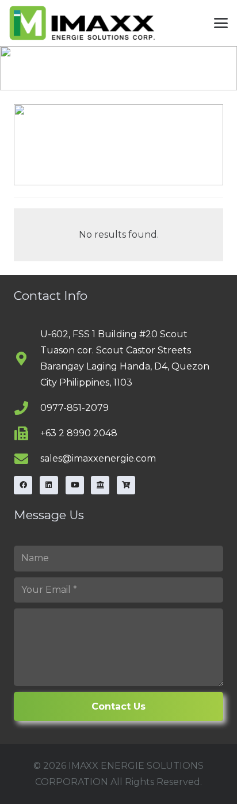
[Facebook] (23, 485)
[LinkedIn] (49, 485)
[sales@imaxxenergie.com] (27, 459)
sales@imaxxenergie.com (98, 458)
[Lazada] (100, 485)
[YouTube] (75, 485)
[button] (221, 23)
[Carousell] (126, 485)
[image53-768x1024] (82, 23)
